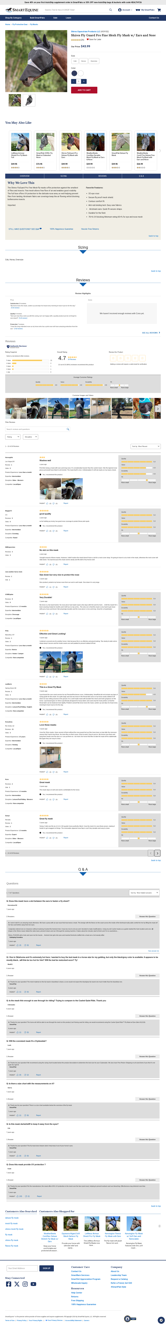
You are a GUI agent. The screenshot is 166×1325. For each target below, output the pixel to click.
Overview (24, 176)
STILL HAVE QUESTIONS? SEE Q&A (24, 229)
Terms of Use (9, 1320)
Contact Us (76, 1271)
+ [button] (83, 81)
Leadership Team (119, 1275)
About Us (115, 1271)
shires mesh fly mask (14, 1229)
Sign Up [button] (46, 1268)
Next (159, 1226)
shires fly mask (11, 1240)
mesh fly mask (11, 1223)
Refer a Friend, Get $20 (121, 1283)
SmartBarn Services (80, 1275)
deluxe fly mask (12, 1218)
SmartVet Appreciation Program (85, 1279)
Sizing (64, 176)
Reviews (102, 176)
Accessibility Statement (73, 1320)
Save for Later (95, 39)
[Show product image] (36, 61)
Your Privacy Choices (55, 1320)
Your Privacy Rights (35, 1320)
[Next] (159, 151)
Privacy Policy (21, 1320)
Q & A (141, 176)
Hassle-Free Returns (90, 229)
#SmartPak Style (118, 1287)
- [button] (73, 81)
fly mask (8, 1234)
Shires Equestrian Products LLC (85, 31)
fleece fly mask (11, 1246)
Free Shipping (77, 1300)
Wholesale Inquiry (79, 1283)
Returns (74, 1296)
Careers (86, 1320)
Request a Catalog (119, 1279)
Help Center (76, 1293)
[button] (110, 10)
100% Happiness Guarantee (61, 229)
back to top (153, 236)
